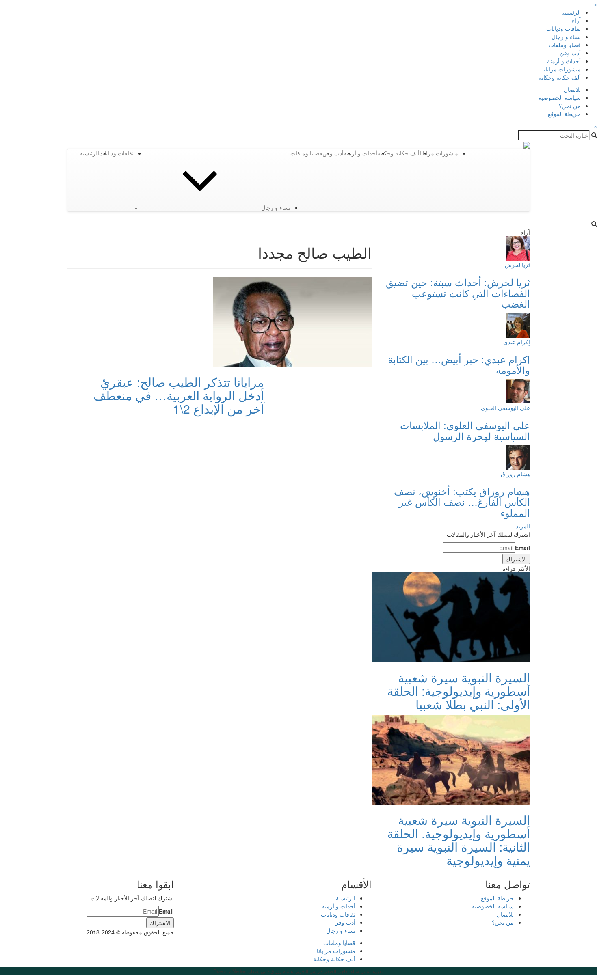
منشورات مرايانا (561, 69)
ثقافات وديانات (563, 28)
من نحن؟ (570, 105)
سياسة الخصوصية (560, 97)
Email (522, 548)
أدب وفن (570, 53)
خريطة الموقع (564, 114)
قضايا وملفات (565, 45)
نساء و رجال (566, 36)
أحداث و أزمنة (564, 61)
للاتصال (572, 89)
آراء (576, 20)
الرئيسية (571, 12)
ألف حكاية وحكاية (560, 77)
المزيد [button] (523, 526)
